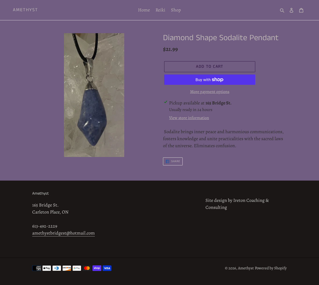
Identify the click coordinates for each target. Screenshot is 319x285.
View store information (189, 118)
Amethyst (25, 10)
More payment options (209, 91)
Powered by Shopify (271, 268)
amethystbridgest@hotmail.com (63, 233)
